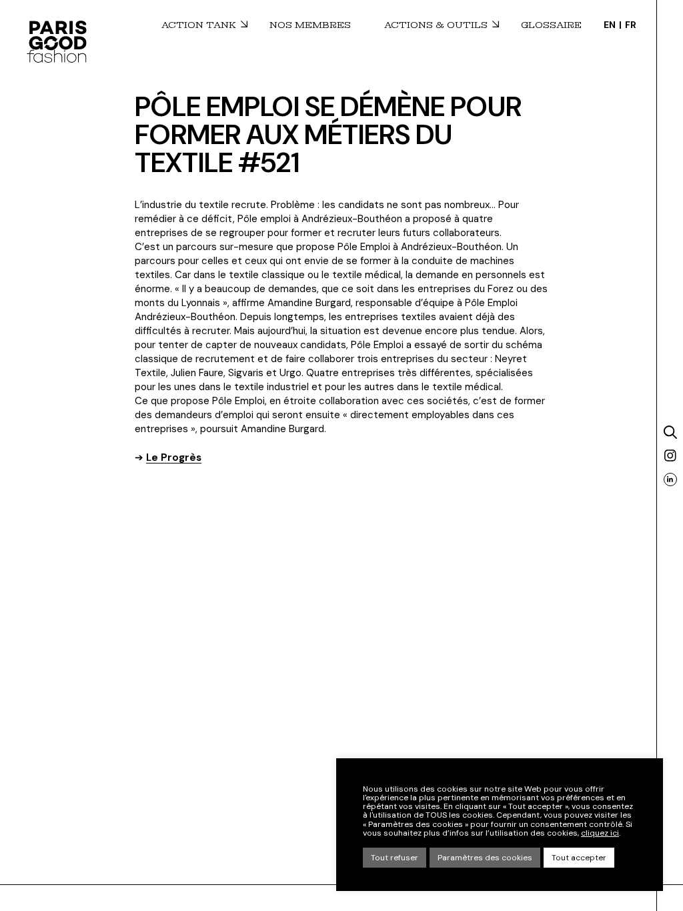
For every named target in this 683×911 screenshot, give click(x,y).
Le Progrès (173, 457)
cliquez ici (600, 833)
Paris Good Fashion (57, 41)
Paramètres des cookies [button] (485, 857)
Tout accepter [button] (579, 857)
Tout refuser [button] (394, 857)
